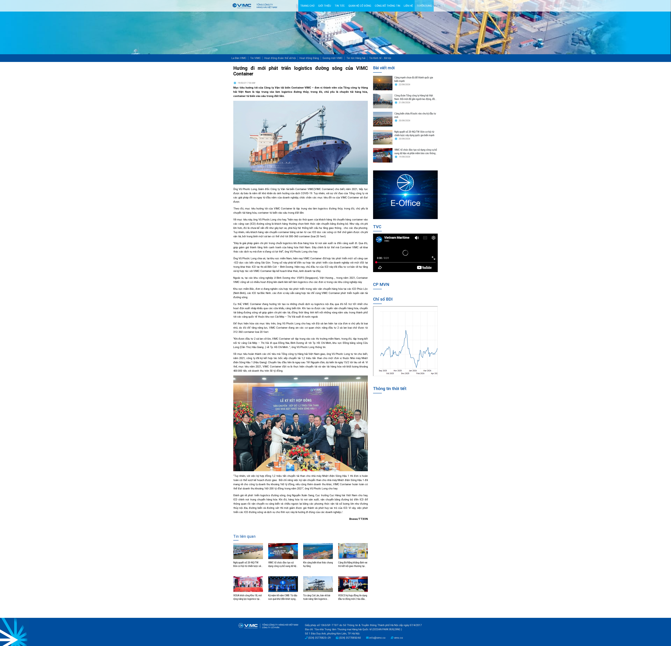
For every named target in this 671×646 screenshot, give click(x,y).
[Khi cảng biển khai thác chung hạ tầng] (318, 550)
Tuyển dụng (424, 5)
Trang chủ (307, 5)
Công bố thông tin (387, 5)
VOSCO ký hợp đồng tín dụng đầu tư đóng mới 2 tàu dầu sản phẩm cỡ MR (352, 597)
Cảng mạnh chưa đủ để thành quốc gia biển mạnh (413, 79)
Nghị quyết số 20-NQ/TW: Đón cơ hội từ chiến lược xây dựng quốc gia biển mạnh (247, 564)
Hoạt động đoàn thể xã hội (280, 58)
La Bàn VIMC (239, 58)
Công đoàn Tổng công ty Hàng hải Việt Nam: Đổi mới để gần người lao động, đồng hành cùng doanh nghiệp (415, 97)
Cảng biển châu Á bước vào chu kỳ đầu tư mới (415, 115)
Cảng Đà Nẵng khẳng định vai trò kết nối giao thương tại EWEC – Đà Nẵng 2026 (352, 564)
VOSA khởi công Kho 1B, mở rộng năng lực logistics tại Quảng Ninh (247, 597)
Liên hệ (408, 5)
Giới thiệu (324, 5)
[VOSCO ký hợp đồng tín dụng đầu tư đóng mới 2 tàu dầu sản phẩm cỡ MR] (353, 583)
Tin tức (340, 5)
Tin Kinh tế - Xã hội (380, 58)
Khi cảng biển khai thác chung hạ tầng (318, 564)
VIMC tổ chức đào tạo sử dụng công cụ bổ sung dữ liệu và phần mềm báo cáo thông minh (282, 564)
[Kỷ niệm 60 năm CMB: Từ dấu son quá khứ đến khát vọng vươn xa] (283, 583)
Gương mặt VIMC (333, 58)
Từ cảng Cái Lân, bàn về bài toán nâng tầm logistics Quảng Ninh (316, 597)
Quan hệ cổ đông (359, 5)
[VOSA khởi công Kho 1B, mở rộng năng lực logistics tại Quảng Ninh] (248, 583)
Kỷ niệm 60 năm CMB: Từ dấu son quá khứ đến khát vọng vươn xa (282, 597)
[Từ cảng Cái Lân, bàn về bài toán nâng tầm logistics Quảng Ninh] (318, 583)
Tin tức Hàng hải (355, 58)
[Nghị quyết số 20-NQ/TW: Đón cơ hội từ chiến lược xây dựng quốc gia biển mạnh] (248, 550)
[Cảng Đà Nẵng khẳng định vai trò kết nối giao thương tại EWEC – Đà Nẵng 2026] (353, 550)
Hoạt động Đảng (309, 58)
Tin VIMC (255, 58)
